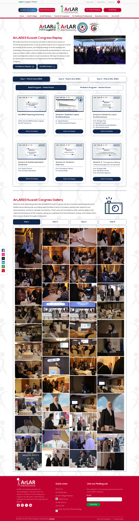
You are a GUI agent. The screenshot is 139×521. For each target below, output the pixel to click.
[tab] (31, 79)
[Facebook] (18, 505)
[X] (26, 505)
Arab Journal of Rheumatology (70, 509)
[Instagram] (3, 254)
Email (89, 495)
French (34, 2)
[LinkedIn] (30, 505)
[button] (111, 2)
